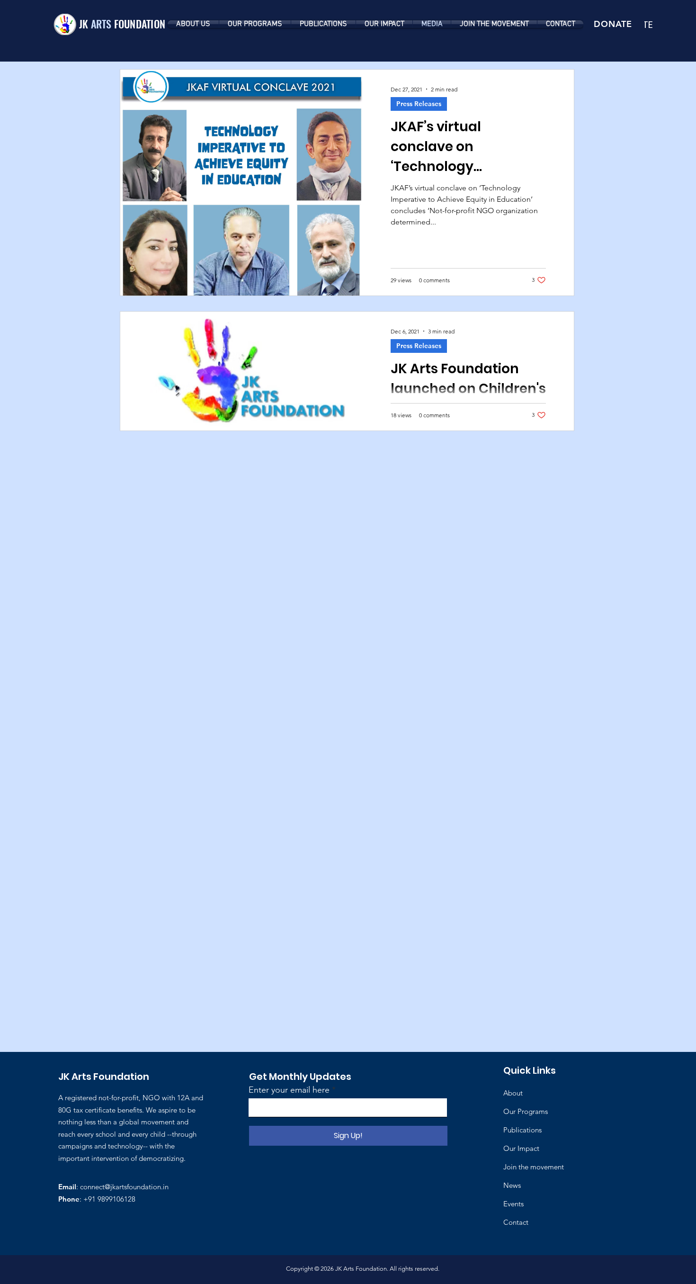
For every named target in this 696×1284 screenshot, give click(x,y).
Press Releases (418, 103)
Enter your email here (289, 1090)
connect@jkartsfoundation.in (124, 1186)
